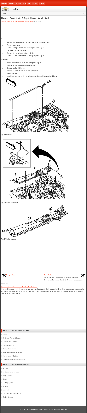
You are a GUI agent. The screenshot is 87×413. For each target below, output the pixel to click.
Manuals (4, 3)
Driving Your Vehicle (9, 349)
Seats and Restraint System (12, 338)
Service (18, 3)
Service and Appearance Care (12, 352)
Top (29, 3)
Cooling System (8, 383)
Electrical (6, 390)
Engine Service (8, 397)
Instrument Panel (8, 345)
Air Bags (5, 368)
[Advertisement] (43, 30)
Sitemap (34, 3)
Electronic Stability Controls (12, 393)
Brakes (5, 379)
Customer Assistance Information (14, 359)
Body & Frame (29, 21)
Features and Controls (10, 342)
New (24, 3)
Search (41, 3)
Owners (11, 3)
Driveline (5, 386)
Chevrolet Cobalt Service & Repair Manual (12, 21)
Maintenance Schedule (10, 356)
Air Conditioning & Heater (11, 372)
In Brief (5, 334)
